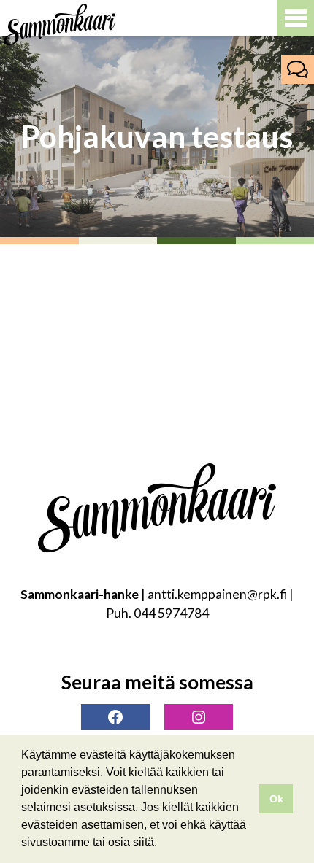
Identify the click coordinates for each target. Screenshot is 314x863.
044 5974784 (171, 613)
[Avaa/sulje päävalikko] (295, 18)
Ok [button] (276, 799)
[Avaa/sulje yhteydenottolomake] (297, 69)
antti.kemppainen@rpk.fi (217, 594)
